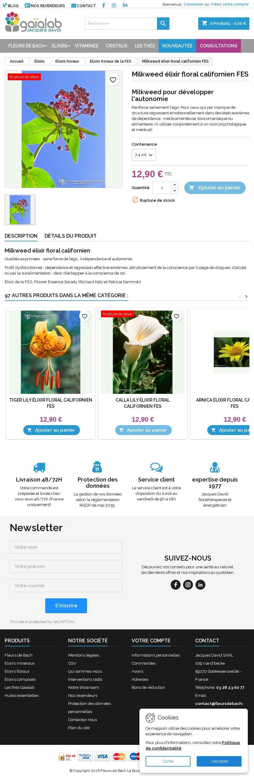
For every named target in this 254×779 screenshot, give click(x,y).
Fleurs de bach (26, 45)
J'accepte (219, 761)
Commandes (143, 663)
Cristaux (116, 45)
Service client (156, 479)
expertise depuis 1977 (215, 482)
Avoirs (137, 671)
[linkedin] (200, 585)
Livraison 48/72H (39, 479)
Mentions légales (83, 655)
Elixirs (60, 45)
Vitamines (86, 45)
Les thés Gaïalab (19, 687)
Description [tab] (21, 236)
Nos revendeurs (48, 6)
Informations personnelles (156, 655)
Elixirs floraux (17, 671)
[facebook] (176, 585)
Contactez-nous (82, 719)
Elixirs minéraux (20, 663)
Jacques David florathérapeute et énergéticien (215, 500)
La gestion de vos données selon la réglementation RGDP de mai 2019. (98, 500)
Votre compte (151, 641)
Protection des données (98, 482)
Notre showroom (83, 687)
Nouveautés (177, 45)
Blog (13, 6)
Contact (86, 6)
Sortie (168, 761)
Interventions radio (85, 679)
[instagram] (188, 585)
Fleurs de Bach (19, 655)
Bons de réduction (148, 687)
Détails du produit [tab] (71, 236)
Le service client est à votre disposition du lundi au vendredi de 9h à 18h (156, 493)
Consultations (218, 45)
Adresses (140, 679)
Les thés (145, 45)
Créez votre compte (230, 4)
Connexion (193, 4)
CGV (72, 663)
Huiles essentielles (21, 695)
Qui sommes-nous (85, 671)
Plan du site (79, 727)
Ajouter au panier (214, 188)
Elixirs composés (20, 679)
